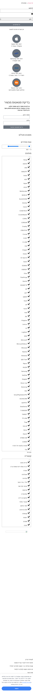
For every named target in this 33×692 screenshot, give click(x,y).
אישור (16, 688)
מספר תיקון (26, 115)
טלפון (28, 120)
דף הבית (30, 3)
